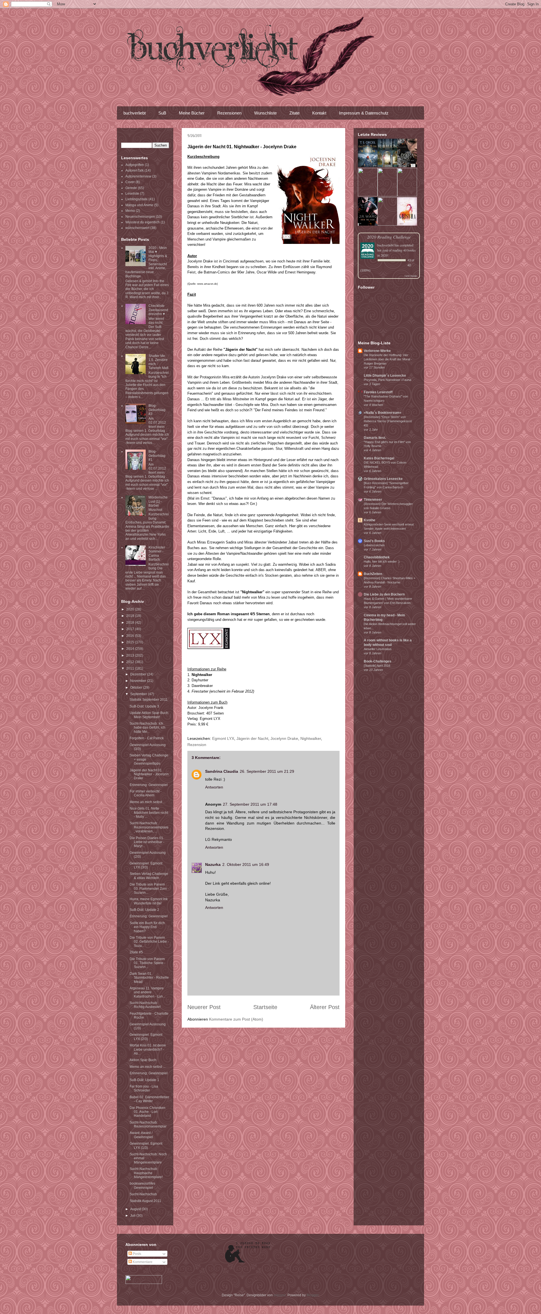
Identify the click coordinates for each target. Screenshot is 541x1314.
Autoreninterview (138, 176)
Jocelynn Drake (284, 738)
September (139, 694)
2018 (130, 623)
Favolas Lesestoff (378, 392)
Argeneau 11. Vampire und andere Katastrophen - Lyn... (147, 992)
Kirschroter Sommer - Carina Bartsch (156, 553)
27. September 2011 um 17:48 (250, 804)
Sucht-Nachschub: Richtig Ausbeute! (145, 1005)
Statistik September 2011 (149, 700)
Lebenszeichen (374, 545)
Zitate (294, 113)
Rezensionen (229, 113)
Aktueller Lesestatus (378, 649)
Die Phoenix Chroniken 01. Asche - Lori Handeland (147, 1112)
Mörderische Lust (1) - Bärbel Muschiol (158, 503)
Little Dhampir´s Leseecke (385, 376)
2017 (130, 629)
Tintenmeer (373, 500)
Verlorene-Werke (377, 351)
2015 (130, 642)
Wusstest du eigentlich (142, 222)
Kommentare (142, 1262)
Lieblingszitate (136, 199)
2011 (130, 668)
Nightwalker (310, 738)
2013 (130, 655)
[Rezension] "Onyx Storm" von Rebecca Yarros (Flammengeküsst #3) (388, 421)
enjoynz (280, 1295)
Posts (136, 1254)
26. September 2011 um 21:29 (267, 771)
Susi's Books (374, 541)
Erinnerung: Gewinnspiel (149, 785)
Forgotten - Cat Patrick (147, 738)
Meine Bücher (192, 113)
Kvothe (369, 520)
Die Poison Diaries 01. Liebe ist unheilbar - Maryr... (147, 842)
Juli (133, 1216)
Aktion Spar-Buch (143, 1060)
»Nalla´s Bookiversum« (383, 413)
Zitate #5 (136, 952)
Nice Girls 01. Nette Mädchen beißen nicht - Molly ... (149, 813)
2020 (130, 609)
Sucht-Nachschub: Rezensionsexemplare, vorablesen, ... (149, 827)
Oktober (136, 687)
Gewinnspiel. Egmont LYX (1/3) (146, 1145)
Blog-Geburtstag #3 (156, 410)
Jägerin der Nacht (252, 738)
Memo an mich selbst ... (147, 802)
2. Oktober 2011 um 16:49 (245, 864)
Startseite (265, 1007)
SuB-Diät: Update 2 (144, 910)
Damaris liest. (375, 438)
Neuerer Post (204, 1007)
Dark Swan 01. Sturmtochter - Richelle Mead (149, 978)
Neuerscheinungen (140, 217)
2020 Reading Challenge (389, 237)
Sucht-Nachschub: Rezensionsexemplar (148, 1124)
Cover (130, 182)
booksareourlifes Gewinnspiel (142, 1185)
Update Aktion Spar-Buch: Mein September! (149, 715)
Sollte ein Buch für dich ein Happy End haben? (147, 927)
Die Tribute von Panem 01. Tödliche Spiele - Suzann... (147, 963)
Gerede (131, 188)
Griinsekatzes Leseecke (383, 479)
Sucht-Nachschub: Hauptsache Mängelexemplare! (146, 1173)
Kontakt (319, 113)
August (136, 1209)
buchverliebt (134, 113)
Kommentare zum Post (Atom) (236, 1019)
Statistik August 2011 (145, 1201)
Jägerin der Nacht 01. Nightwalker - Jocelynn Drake (149, 774)
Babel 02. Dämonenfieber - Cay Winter (149, 1099)
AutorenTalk (134, 170)
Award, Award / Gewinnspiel (141, 1135)
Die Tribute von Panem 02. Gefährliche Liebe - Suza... (149, 942)
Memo (130, 211)
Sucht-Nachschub (143, 1194)
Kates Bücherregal (379, 458)
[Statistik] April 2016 (377, 665)
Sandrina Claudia (221, 771)
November (138, 681)
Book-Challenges (377, 661)
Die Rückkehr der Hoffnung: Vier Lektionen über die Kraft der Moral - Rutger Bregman (388, 359)
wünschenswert (137, 228)
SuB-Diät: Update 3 (144, 706)
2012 (130, 662)
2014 (130, 649)
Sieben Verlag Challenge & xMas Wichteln (149, 876)
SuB (162, 113)
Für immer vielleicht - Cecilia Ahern (145, 793)
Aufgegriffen (134, 165)
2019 (130, 616)
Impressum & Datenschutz (364, 113)
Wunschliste (265, 113)
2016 (130, 636)
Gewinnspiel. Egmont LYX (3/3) (146, 865)
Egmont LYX (223, 738)
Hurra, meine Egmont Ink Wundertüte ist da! (149, 901)
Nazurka (213, 864)
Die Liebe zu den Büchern (384, 594)
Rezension (196, 744)
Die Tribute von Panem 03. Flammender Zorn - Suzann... (149, 888)
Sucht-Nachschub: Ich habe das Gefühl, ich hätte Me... (147, 728)
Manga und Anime (139, 205)
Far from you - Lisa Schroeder (144, 1088)
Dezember (138, 674)
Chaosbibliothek (377, 557)
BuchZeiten (373, 574)
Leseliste (132, 194)
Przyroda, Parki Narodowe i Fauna (387, 379)
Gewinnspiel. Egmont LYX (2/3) (146, 1037)
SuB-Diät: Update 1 (144, 1080)
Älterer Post (325, 1007)
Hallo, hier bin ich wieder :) (382, 561)
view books (410, 276)
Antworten (214, 787)
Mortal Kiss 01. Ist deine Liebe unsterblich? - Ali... (148, 1049)
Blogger (312, 1295)
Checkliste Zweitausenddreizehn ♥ (158, 310)
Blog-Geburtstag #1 (156, 456)
